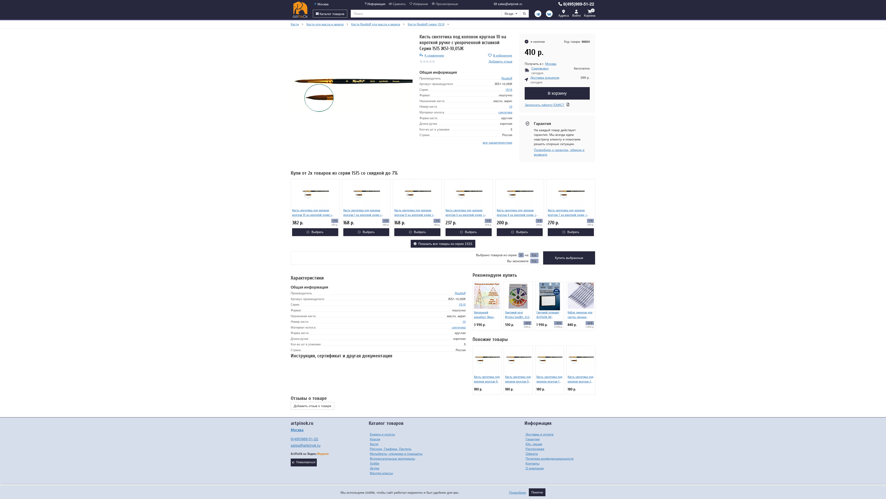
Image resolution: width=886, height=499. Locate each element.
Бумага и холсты (382, 434)
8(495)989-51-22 (578, 4)
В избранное (502, 55)
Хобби (374, 463)
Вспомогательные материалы (392, 458)
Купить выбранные (569, 258)
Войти (576, 15)
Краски (375, 439)
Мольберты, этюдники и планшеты (396, 453)
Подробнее (517, 492)
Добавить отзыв (500, 61)
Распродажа (535, 448)
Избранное (420, 4)
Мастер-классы (381, 473)
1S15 (508, 89)
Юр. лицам (534, 443)
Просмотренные (446, 4)
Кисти (374, 443)
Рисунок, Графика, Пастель (390, 448)
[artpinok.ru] (300, 10)
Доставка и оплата (540, 434)
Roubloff (506, 78)
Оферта (532, 453)
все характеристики (497, 142)
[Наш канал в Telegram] (538, 13)
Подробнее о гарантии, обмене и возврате (559, 152)
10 (510, 106)
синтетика (505, 112)
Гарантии (533, 439)
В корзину (557, 93)
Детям (374, 468)
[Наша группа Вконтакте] (549, 13)
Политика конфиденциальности (550, 458)
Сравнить (399, 4)
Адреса (563, 15)
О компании (535, 468)
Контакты (532, 463)
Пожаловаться (305, 462)
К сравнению (434, 55)
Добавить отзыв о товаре (312, 406)
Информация (375, 4)
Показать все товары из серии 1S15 (445, 244)
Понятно (537, 492)
